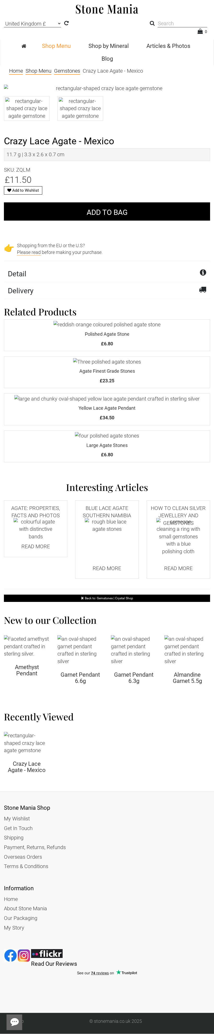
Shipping (13, 837)
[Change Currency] (66, 24)
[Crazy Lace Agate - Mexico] (27, 743)
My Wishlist (17, 818)
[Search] (152, 24)
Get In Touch (18, 828)
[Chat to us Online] (14, 1022)
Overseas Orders (23, 857)
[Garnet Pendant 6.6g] (80, 650)
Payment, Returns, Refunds (35, 847)
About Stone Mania (25, 908)
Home (11, 899)
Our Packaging (20, 918)
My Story (14, 928)
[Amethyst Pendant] (27, 646)
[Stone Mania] (24, 46)
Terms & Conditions (26, 866)
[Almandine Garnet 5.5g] (187, 650)
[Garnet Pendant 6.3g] (134, 650)
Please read (29, 252)
